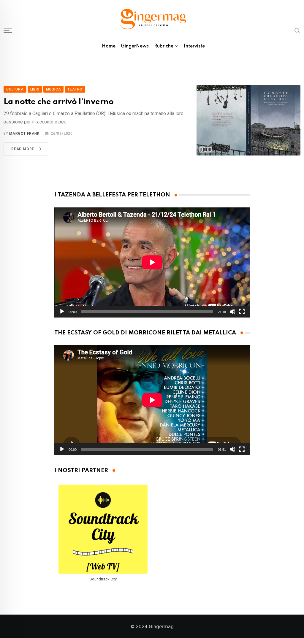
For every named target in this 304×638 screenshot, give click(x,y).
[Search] (297, 30)
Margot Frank (24, 133)
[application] (152, 262)
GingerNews (135, 46)
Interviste (194, 46)
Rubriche (163, 46)
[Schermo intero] (242, 312)
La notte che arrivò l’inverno (59, 102)
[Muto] (232, 312)
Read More (22, 149)
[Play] (62, 312)
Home (108, 46)
